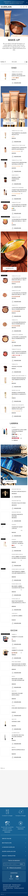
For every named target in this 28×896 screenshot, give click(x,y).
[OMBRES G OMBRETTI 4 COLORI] (6, 639)
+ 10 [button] (21, 193)
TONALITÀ (17, 436)
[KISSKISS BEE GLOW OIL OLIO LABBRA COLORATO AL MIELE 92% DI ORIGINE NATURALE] (6, 560)
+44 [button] (21, 438)
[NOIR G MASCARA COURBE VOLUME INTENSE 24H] (6, 682)
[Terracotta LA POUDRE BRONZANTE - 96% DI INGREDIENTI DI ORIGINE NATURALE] (6, 311)
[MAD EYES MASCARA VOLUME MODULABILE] (6, 697)
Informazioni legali (7, 884)
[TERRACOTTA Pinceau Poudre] (6, 368)
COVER (16, 432)
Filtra (2, 61)
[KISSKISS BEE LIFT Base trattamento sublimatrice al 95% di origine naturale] (6, 604)
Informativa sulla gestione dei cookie (11, 886)
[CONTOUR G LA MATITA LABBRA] (6, 618)
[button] (14, 876)
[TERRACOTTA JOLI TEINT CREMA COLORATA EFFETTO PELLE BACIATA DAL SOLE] (6, 77)
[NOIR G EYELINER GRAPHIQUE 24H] (6, 711)
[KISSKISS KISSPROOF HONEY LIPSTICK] (6, 530)
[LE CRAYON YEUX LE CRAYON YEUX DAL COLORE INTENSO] (6, 738)
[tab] (25, 62)
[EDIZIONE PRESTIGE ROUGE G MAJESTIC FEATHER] (6, 517)
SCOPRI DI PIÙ (10, 123)
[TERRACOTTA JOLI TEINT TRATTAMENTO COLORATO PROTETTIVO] (6, 136)
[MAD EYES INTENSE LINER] (6, 724)
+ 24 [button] (21, 151)
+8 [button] (20, 434)
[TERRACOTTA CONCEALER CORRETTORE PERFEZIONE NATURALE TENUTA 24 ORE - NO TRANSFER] (6, 193)
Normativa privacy (16, 884)
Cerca (21, 864)
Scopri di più (7, 831)
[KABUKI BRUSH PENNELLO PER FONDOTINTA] (6, 180)
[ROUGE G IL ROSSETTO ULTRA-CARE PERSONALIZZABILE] (6, 434)
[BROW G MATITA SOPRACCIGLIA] (6, 752)
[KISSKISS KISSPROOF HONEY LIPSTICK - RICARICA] (6, 545)
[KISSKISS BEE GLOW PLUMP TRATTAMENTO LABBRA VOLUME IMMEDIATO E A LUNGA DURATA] (6, 575)
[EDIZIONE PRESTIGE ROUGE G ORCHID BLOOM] (6, 493)
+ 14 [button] (21, 530)
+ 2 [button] (21, 355)
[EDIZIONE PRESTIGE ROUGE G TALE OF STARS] (6, 504)
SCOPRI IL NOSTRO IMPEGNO (14, 800)
